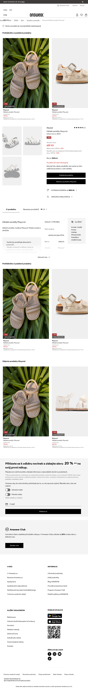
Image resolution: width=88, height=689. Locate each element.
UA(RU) (28, 681)
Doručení (10, 625)
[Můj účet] (77, 15)
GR (11, 681)
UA (25, 681)
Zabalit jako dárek (14, 638)
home (6, 20)
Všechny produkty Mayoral (66, 182)
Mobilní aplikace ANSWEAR (58, 594)
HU (15, 681)
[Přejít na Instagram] (54, 654)
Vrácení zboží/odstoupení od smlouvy (21, 621)
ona (5, 10)
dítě (5, 15)
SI (21, 681)
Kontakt (10, 646)
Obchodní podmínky (55, 573)
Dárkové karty (12, 634)
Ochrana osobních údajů (16, 594)
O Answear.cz (12, 573)
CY (7, 681)
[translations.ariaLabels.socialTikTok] (50, 659)
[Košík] (86, 15)
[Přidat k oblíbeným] (46, 40)
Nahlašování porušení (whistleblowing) (21, 590)
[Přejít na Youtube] (59, 654)
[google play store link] (55, 616)
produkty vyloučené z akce (14, 479)
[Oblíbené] (81, 15)
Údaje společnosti (44, 674)
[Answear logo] (37, 15)
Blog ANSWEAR (53, 582)
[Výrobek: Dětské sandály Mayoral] (26, 73)
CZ (9, 681)
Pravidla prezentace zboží (57, 586)
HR (13, 681)
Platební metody (13, 629)
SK (23, 681)
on (10, 10)
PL (18, 681)
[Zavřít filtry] (82, 2)
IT (16, 681)
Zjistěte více (14, 545)
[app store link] (55, 621)
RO (20, 681)
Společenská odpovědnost (17, 586)
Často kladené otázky (15, 642)
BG (5, 681)
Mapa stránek (69, 674)
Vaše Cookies (57, 674)
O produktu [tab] (11, 209)
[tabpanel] (44, 235)
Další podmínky (53, 577)
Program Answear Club (56, 590)
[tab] (35, 209)
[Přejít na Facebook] (49, 654)
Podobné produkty (66, 175)
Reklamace (11, 617)
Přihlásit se (43, 511)
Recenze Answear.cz (15, 577)
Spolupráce (11, 582)
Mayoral (50, 128)
